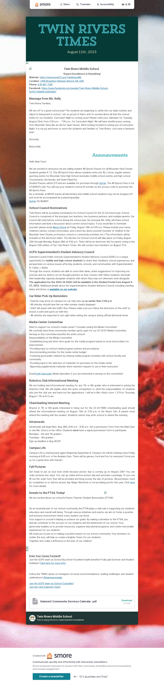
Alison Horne (59, 227)
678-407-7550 (45, 84)
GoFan (102, 183)
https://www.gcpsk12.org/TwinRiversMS (60, 77)
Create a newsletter (51, 676)
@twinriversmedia (52, 577)
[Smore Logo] (43, 4)
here (132, 482)
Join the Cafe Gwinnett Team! (45, 587)
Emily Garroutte (43, 373)
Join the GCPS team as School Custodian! (51, 583)
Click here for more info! (53, 563)
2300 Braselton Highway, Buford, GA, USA (62, 81)
